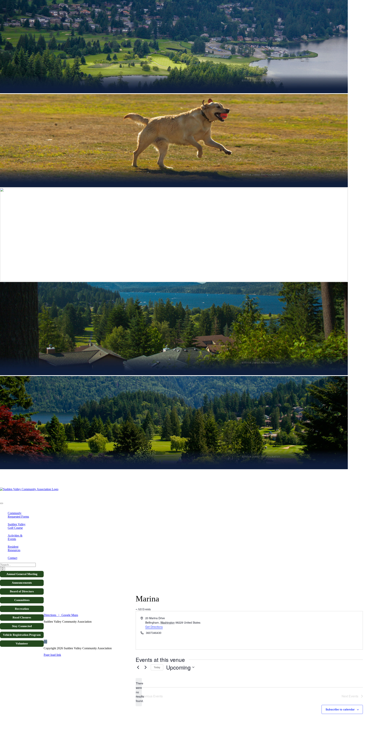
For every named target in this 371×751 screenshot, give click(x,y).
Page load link (52, 654)
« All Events (143, 609)
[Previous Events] (138, 667)
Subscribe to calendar (340, 709)
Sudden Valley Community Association (24, 495)
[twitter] (45, 641)
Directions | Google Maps (61, 615)
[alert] (139, 692)
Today (157, 667)
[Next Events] (145, 667)
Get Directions (154, 627)
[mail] (46, 641)
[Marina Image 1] (42, 489)
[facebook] (44, 641)
